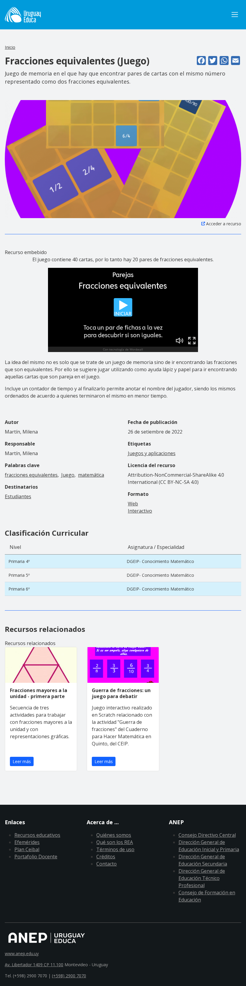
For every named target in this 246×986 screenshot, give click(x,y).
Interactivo (140, 511)
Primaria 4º (19, 561)
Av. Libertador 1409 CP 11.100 (34, 964)
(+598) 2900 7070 (69, 976)
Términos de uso (115, 849)
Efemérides (27, 842)
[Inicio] (23, 15)
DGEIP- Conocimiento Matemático (160, 561)
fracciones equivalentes (31, 475)
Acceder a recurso (223, 224)
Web (133, 503)
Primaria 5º (19, 575)
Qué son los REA (114, 842)
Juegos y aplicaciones (152, 453)
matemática (91, 475)
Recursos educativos (37, 835)
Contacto (106, 863)
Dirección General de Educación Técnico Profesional (201, 878)
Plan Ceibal (26, 849)
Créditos (105, 856)
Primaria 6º (19, 589)
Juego (67, 475)
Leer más (22, 761)
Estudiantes (18, 496)
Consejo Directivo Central (207, 835)
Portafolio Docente (35, 856)
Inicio (10, 47)
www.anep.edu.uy (22, 953)
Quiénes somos (113, 835)
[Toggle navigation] (234, 14)
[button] (123, 158)
